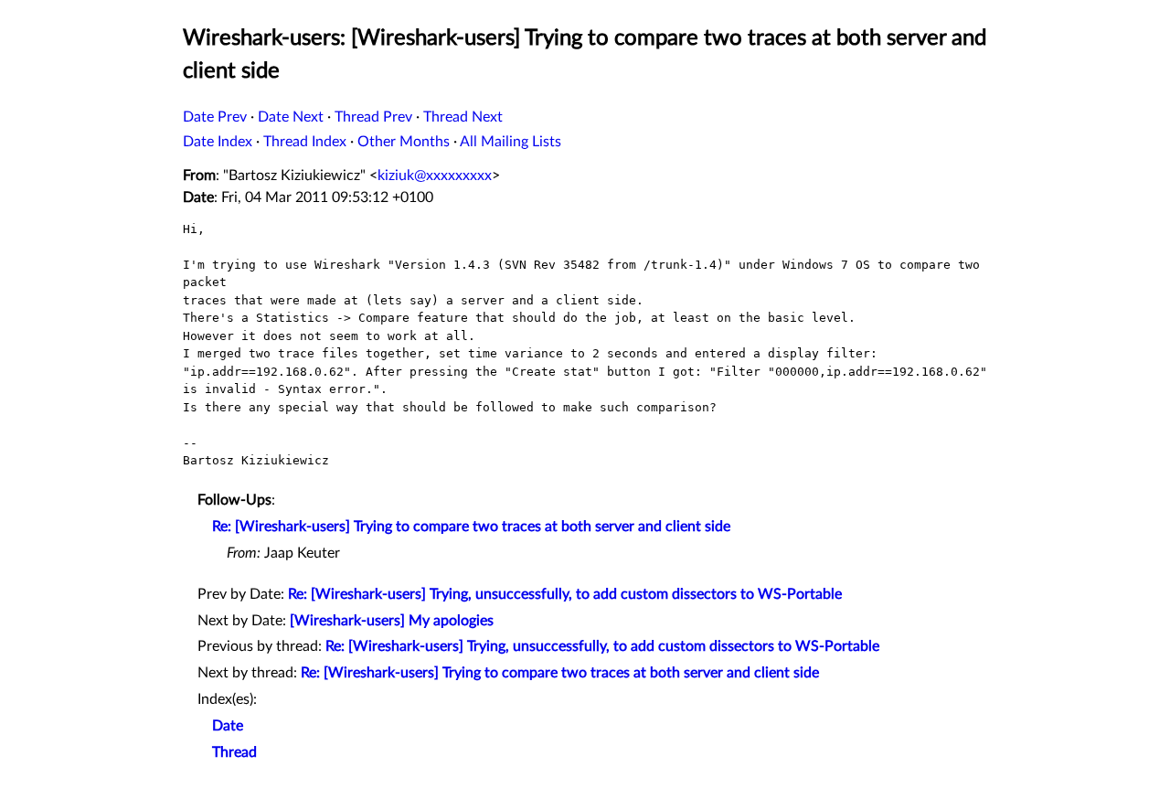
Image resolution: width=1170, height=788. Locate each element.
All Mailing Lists (510, 141)
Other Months (403, 141)
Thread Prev (373, 117)
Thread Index (304, 141)
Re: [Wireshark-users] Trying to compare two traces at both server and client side (471, 526)
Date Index (217, 141)
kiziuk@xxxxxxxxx (435, 175)
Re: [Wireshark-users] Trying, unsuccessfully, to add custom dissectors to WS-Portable (565, 594)
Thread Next (463, 117)
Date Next (291, 117)
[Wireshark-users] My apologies (392, 620)
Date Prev (215, 117)
